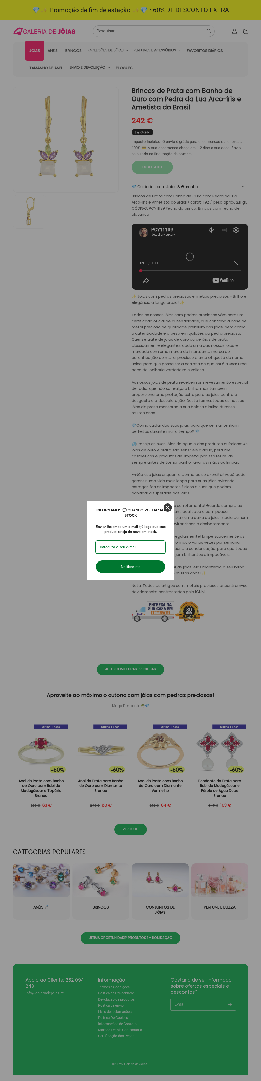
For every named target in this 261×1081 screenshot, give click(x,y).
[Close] (168, 507)
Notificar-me (130, 567)
